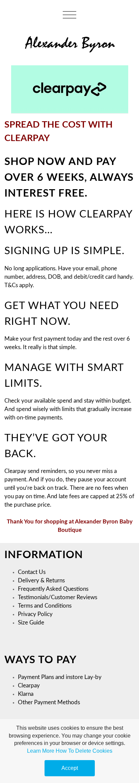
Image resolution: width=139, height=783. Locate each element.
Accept (69, 768)
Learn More (40, 751)
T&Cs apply (18, 285)
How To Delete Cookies (84, 751)
